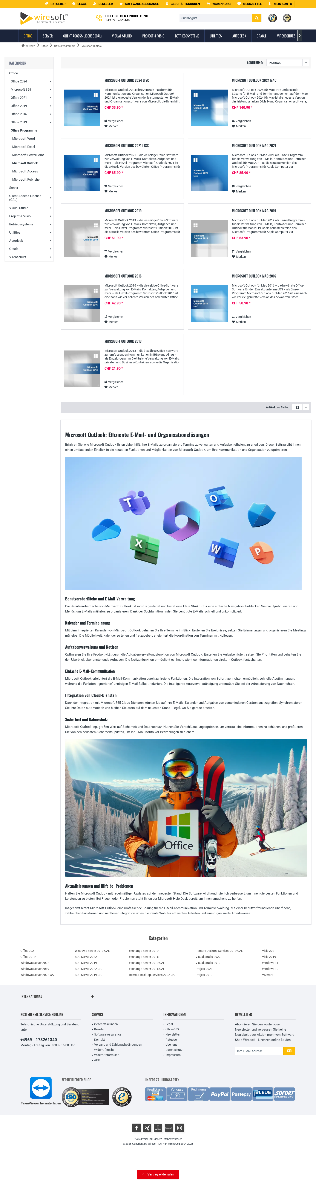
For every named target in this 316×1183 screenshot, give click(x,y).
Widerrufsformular (106, 1055)
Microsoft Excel (23, 147)
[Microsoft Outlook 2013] (82, 369)
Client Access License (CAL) (25, 198)
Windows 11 (270, 962)
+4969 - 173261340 (38, 1039)
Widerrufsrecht (104, 1049)
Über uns (171, 1044)
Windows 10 (270, 969)
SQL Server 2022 (86, 956)
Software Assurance (107, 1034)
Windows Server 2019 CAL (92, 950)
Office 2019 (19, 106)
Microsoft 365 (21, 89)
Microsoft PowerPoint (28, 155)
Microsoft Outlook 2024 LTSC (126, 80)
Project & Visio (20, 216)
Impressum (173, 1055)
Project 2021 (204, 969)
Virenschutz (17, 257)
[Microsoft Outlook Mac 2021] (209, 173)
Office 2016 (19, 114)
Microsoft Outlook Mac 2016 (254, 276)
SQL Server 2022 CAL (89, 969)
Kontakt (99, 1039)
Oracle (13, 249)
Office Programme (24, 130)
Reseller (99, 1029)
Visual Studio (18, 208)
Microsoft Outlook (25, 163)
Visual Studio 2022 (208, 956)
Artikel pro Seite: (277, 407)
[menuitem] (218, 4)
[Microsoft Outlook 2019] (82, 238)
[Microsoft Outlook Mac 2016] (209, 303)
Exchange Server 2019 (144, 950)
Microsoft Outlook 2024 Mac (254, 80)
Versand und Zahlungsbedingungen (118, 1044)
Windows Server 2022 (34, 962)
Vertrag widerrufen (160, 1174)
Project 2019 (204, 975)
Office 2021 (19, 98)
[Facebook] (136, 1128)
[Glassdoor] (158, 1128)
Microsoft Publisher (26, 179)
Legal (169, 1024)
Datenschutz (174, 1049)
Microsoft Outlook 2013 (122, 341)
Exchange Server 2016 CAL (147, 969)
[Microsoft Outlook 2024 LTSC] (82, 108)
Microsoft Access (25, 171)
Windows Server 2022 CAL (37, 975)
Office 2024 (19, 81)
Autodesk (16, 241)
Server (13, 188)
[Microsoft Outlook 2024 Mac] (209, 108)
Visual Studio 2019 (208, 962)
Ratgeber (172, 1039)
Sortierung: (255, 62)
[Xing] (147, 1128)
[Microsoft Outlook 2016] (82, 303)
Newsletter (173, 1034)
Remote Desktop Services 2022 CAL (152, 975)
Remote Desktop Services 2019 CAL (219, 950)
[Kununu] (168, 1128)
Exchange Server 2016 (144, 956)
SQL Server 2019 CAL (89, 975)
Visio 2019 (269, 956)
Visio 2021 (269, 950)
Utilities (14, 232)
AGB (97, 1060)
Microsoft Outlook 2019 (122, 211)
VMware (267, 975)
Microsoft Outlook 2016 (123, 276)
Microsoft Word (23, 139)
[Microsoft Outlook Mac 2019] (209, 238)
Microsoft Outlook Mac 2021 (254, 145)
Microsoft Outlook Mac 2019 (254, 211)
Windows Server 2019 (34, 969)
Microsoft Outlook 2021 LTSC (126, 145)
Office (13, 73)
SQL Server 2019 (86, 962)
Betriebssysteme (21, 224)
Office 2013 (19, 122)
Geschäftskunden (106, 1024)
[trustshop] (122, 1097)
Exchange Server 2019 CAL (147, 962)
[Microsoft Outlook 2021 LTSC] (82, 173)
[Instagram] (179, 1128)
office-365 (172, 1029)
